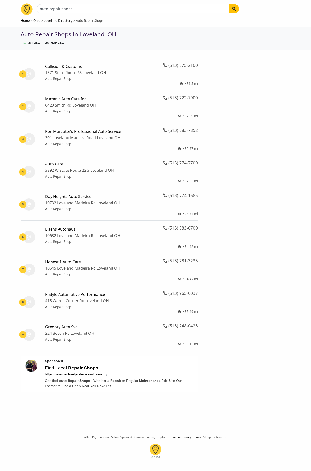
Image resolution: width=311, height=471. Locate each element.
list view (33, 43)
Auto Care (54, 164)
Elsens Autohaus (60, 229)
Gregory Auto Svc (61, 327)
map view (57, 43)
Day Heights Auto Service (68, 196)
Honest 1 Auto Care (63, 262)
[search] (234, 8)
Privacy (187, 437)
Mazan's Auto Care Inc (65, 99)
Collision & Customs (63, 66)
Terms (197, 437)
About (177, 437)
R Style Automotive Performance (75, 294)
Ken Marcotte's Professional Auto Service (83, 131)
